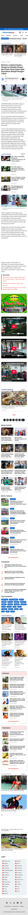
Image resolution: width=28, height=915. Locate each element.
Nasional (15, 35)
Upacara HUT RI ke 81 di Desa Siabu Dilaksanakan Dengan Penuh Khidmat (17, 522)
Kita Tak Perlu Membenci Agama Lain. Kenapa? (21, 439)
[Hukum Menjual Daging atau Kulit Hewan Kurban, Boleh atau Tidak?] (7, 448)
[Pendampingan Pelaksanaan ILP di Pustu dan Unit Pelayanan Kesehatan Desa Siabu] (5, 734)
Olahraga (13, 499)
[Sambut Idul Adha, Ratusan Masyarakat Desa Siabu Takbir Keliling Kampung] (21, 448)
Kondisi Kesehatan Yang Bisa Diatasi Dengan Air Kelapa (17, 739)
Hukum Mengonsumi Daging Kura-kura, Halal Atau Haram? (14, 578)
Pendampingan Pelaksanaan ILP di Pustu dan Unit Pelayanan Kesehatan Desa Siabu (17, 733)
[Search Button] (22, 32)
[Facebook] (7, 420)
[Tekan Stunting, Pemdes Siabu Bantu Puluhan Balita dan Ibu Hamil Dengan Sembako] (5, 749)
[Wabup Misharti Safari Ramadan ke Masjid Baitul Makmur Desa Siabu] (21, 465)
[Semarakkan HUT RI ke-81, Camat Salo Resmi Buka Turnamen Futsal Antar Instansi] (5, 502)
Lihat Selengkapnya (13, 557)
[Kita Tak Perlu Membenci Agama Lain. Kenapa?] (21, 432)
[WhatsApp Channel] (21, 902)
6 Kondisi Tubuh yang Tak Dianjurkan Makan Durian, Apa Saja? (17, 755)
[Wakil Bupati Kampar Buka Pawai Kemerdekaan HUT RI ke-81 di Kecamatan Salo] (5, 531)
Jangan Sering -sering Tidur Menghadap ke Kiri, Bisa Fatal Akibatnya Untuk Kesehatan (17, 762)
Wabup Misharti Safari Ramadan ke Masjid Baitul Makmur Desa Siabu (20, 472)
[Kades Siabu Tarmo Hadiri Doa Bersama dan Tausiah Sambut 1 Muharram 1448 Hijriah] (7, 432)
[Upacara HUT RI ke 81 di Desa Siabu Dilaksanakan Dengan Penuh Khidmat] (5, 521)
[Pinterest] (16, 420)
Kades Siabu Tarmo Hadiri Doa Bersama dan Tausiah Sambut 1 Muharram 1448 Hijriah (14, 279)
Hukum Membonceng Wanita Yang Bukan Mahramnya (20, 488)
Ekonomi (8, 35)
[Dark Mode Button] (19, 32)
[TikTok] (14, 902)
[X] (10, 420)
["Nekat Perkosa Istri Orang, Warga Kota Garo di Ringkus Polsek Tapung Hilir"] (5, 716)
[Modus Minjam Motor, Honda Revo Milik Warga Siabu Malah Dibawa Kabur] (5, 701)
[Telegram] (13, 420)
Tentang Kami (7, 906)
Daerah (12, 518)
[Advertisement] (14, 14)
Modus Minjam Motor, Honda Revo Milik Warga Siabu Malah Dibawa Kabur (17, 700)
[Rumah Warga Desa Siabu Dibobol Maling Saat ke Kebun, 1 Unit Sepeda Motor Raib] (5, 694)
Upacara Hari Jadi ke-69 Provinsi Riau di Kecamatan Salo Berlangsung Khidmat (18, 541)
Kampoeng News (11, 912)
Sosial (12, 508)
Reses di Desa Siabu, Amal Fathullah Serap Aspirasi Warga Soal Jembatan (18, 551)
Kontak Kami (15, 906)
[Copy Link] (4, 420)
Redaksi (22, 906)
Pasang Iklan (14, 909)
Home (2, 35)
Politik (21, 35)
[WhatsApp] (19, 420)
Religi (14, 414)
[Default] (23, 79)
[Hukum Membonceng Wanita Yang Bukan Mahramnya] (21, 481)
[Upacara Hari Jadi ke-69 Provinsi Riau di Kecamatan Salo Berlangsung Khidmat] (5, 540)
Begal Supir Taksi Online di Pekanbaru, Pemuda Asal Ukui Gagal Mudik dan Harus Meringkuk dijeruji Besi (17, 707)
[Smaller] (21, 79)
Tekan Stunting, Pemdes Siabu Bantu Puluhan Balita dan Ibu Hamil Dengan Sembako (17, 748)
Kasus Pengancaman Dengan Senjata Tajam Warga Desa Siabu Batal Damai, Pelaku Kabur (17, 679)
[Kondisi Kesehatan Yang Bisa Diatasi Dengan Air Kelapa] (5, 741)
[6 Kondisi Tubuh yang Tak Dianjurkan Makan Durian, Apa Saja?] (5, 756)
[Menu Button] (25, 32)
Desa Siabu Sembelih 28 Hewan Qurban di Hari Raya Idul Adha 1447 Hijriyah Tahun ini (7, 472)
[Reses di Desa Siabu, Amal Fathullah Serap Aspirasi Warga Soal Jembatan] (5, 550)
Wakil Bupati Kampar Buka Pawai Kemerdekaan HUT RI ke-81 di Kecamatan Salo (18, 532)
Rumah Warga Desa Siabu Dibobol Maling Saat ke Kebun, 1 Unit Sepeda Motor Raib (17, 693)
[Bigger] (25, 79)
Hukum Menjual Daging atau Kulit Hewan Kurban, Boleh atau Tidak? (7, 455)
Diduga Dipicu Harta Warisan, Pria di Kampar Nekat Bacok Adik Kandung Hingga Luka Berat (17, 686)
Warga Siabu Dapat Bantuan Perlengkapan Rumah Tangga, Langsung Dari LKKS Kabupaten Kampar (18, 512)
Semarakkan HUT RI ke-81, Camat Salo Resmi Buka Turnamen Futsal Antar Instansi (18, 503)
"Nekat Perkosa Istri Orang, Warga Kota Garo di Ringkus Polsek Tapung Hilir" (17, 715)
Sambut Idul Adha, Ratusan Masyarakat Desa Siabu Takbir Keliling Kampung (20, 455)
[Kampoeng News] (10, 32)
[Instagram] (6, 902)
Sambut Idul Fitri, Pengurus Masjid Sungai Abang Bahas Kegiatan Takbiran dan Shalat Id (7, 488)
